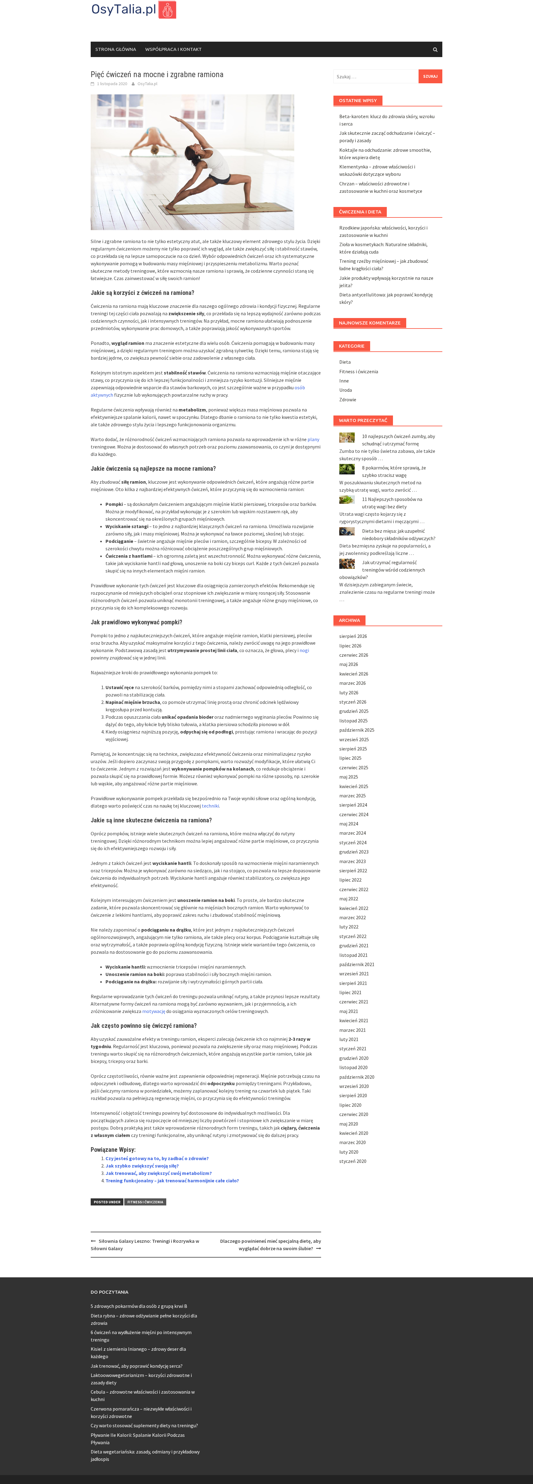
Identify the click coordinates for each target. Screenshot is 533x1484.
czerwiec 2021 (353, 1001)
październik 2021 (356, 964)
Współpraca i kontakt (173, 49)
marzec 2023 (352, 861)
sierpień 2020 (353, 1095)
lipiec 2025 (350, 758)
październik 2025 (356, 730)
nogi (304, 650)
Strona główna (115, 49)
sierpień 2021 (353, 983)
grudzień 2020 (354, 1058)
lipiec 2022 (350, 880)
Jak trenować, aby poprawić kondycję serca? (137, 1366)
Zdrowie (347, 399)
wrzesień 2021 (354, 973)
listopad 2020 (353, 1067)
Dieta (345, 362)
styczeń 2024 (352, 842)
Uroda (345, 390)
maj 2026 (348, 664)
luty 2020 (348, 1152)
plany (313, 439)
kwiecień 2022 (353, 908)
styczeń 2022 (352, 936)
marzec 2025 (352, 795)
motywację (153, 1011)
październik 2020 (356, 1077)
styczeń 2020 (352, 1161)
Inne (344, 381)
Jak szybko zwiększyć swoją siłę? (142, 1166)
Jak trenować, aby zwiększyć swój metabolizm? (158, 1173)
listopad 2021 (353, 955)
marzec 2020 (352, 1142)
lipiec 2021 (350, 992)
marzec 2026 (352, 683)
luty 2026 (348, 692)
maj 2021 (348, 1011)
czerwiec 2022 (353, 889)
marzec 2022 (352, 917)
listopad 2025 (353, 720)
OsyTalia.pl (147, 83)
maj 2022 (348, 898)
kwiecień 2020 (353, 1133)
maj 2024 (348, 824)
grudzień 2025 (354, 711)
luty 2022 (348, 927)
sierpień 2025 (353, 749)
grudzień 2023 (354, 852)
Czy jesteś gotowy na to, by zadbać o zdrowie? (157, 1158)
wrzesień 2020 (354, 1086)
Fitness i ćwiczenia (145, 1202)
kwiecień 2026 (353, 674)
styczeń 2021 (352, 1048)
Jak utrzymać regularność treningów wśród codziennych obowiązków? (382, 569)
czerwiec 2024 (353, 814)
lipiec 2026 (350, 646)
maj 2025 (348, 777)
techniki (210, 806)
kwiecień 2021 (353, 1020)
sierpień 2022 (353, 870)
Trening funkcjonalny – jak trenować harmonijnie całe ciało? (172, 1180)
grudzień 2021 (354, 945)
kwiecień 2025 (353, 786)
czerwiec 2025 (353, 767)
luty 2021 (348, 1039)
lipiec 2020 (350, 1105)
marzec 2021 (352, 1030)
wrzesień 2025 (354, 739)
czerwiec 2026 (353, 655)
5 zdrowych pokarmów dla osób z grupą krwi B (139, 1306)
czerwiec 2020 (353, 1114)
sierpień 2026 (353, 636)
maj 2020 (348, 1124)
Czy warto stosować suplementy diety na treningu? (144, 1425)
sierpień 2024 (353, 805)
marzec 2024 (352, 833)
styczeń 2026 (352, 702)
